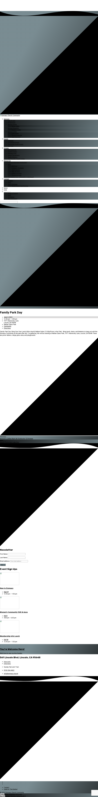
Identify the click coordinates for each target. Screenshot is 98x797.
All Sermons (11, 122)
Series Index (15, 126)
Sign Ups (10, 146)
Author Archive (16, 173)
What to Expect (13, 193)
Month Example (16, 135)
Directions (7, 328)
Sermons (6, 119)
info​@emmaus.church (11, 674)
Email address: (5, 561)
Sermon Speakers (13, 128)
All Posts (14, 166)
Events (6, 139)
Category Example (17, 168)
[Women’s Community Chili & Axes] (9, 608)
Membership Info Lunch (10, 636)
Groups (6, 148)
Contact (6, 179)
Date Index (15, 133)
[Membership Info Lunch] (9, 632)
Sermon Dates (12, 131)
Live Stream (11, 121)
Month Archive (16, 175)
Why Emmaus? (12, 199)
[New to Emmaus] (9, 584)
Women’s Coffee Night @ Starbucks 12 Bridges (16, 438)
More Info (7, 662)
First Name (3, 554)
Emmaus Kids (12, 153)
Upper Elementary (14, 155)
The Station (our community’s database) (21, 177)
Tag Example (15, 170)
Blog (9, 164)
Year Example (15, 137)
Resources (7, 161)
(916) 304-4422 (9, 670)
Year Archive (15, 171)
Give (5, 190)
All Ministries (12, 150)
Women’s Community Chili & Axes (14, 612)
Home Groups (12, 151)
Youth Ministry (12, 157)
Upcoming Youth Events (15, 144)
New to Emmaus (6, 588)
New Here (7, 191)
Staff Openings (13, 184)
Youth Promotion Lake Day (9, 442)
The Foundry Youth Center (16, 159)
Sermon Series (12, 124)
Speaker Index (16, 130)
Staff (9, 182)
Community (7, 326)
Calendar (11, 141)
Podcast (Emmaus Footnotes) (17, 162)
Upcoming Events (13, 142)
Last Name (3, 557)
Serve (5, 188)
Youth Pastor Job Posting (19, 186)
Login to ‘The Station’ (11, 789)
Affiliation (11, 197)
